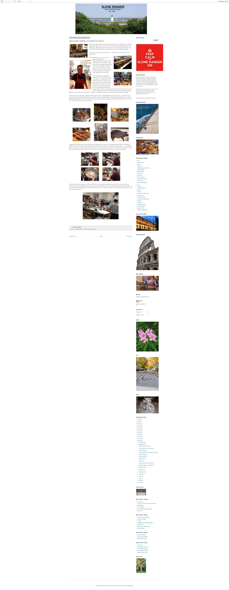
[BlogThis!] (75, 227)
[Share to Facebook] (78, 227)
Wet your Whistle (141, 204)
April (140, 482)
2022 (139, 419)
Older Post (129, 236)
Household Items (141, 188)
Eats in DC (139, 175)
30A (138, 160)
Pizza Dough (142, 458)
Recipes (139, 191)
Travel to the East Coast (143, 199)
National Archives (143, 456)
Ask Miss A (139, 545)
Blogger (131, 585)
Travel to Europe (141, 197)
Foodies (85, 229)
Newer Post (72, 236)
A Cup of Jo (140, 501)
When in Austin (141, 206)
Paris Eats (141, 461)
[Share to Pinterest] (80, 227)
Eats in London (141, 177)
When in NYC (140, 208)
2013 (139, 438)
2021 (139, 421)
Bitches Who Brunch (142, 538)
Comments (141, 315)
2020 (139, 423)
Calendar (139, 166)
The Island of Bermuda (142, 193)
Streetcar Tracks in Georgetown (146, 465)
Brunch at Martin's (143, 454)
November (141, 444)
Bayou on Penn (142, 467)
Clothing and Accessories (143, 168)
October (141, 469)
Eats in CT (139, 173)
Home (100, 236)
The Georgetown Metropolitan (144, 509)
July (140, 476)
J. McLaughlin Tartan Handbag (146, 448)
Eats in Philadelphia (142, 182)
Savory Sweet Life (141, 535)
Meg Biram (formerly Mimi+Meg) (145, 522)
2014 (139, 436)
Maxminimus (140, 505)
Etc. (138, 184)
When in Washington (92, 229)
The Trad (139, 510)
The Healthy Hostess (142, 548)
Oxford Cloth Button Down (143, 526)
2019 (139, 426)
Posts (139, 312)
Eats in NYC (140, 180)
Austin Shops (140, 162)
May (140, 480)
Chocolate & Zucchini (142, 536)
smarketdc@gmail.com (108, 95)
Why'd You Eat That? (142, 552)
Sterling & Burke (143, 450)
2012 (139, 440)
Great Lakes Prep (141, 519)
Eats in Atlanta (140, 169)
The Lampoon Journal (142, 550)
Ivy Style (139, 521)
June (140, 478)
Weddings (139, 202)
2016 (139, 432)
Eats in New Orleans (142, 178)
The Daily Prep (141, 507)
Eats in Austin (140, 171)
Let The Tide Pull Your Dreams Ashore (146, 503)
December (141, 442)
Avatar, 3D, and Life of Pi (145, 446)
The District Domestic (142, 547)
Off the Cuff (140, 524)
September (141, 472)
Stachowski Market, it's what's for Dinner (148, 452)
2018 (139, 428)
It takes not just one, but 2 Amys (146, 463)
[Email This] (73, 227)
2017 (139, 430)
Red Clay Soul (140, 528)
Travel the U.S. (140, 195)
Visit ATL (139, 200)
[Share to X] (77, 227)
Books (138, 164)
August (140, 474)
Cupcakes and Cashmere (143, 517)
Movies (139, 189)
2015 (139, 434)
